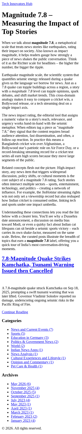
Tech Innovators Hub (17, 4)
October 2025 (23, 392)
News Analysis (24, 354)
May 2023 (21, 404)
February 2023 (24, 416)
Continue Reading (15, 312)
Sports (18, 333)
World (18, 346)
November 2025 (25, 388)
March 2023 (22, 412)
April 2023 (21, 408)
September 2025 (25, 396)
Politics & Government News (34, 342)
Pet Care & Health (26, 366)
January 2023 (23, 420)
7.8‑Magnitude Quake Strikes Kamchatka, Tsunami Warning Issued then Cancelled (38, 265)
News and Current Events (32, 329)
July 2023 (20, 400)
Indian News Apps (27, 350)
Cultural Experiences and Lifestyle (38, 358)
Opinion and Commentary (32, 362)
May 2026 (21, 384)
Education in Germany (30, 338)
